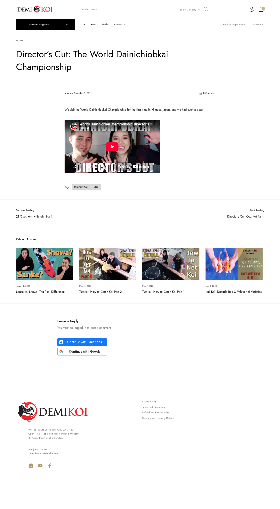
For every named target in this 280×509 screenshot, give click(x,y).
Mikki (67, 93)
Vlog (96, 187)
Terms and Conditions (153, 407)
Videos (19, 40)
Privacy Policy (149, 401)
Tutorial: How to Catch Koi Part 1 (163, 292)
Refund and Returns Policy (156, 412)
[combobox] (188, 9)
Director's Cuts (81, 187)
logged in (80, 328)
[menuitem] (83, 24)
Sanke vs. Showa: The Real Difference (40, 292)
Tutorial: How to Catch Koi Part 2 (100, 292)
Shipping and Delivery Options (158, 418)
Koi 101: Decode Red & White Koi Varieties (234, 292)
